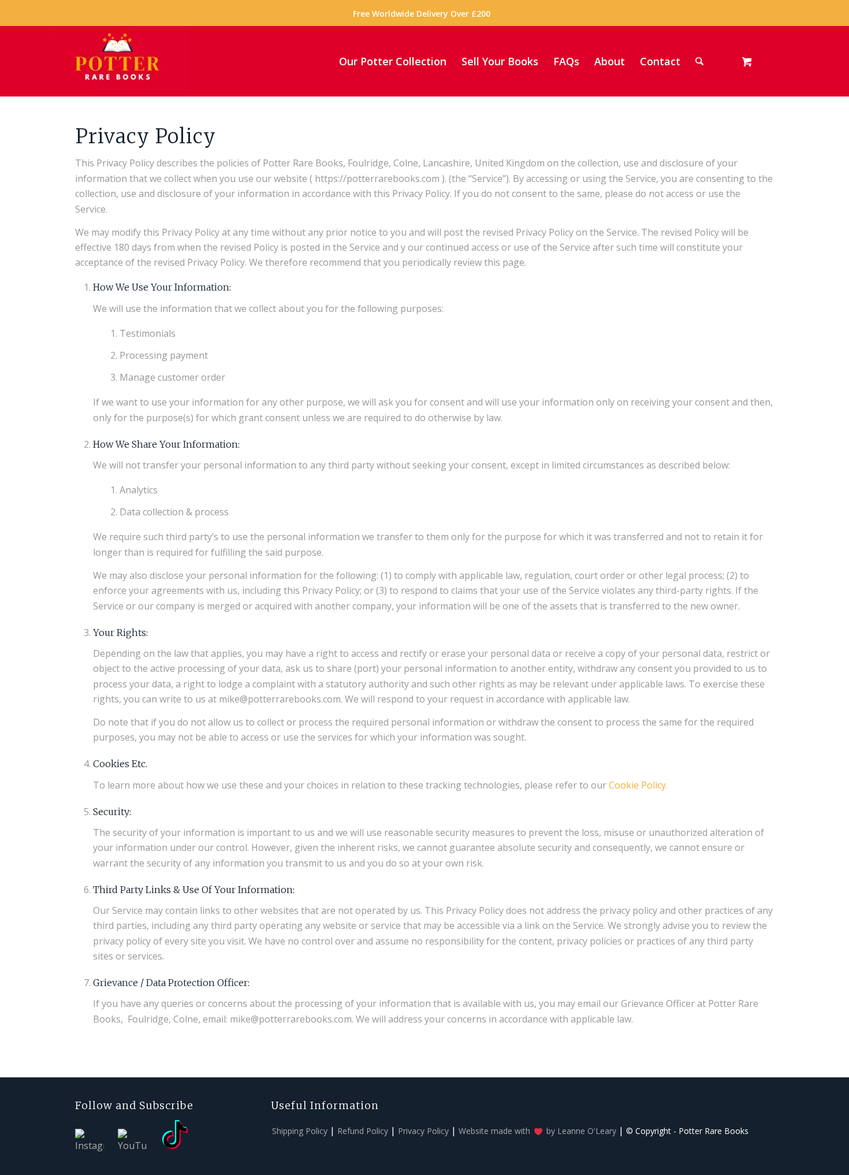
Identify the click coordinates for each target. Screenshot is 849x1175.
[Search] (699, 61)
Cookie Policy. (638, 785)
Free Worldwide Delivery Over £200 (421, 13)
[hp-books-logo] (117, 61)
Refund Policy (362, 1130)
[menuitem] (421, 14)
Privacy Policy (423, 1130)
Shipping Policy (299, 1130)
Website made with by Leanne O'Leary (537, 1130)
